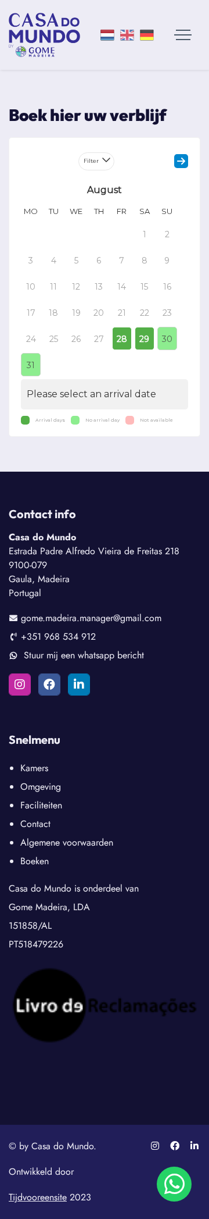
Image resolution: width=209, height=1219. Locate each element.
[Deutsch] (147, 35)
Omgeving (40, 786)
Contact (35, 824)
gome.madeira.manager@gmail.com (91, 618)
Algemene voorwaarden (66, 842)
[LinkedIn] (79, 684)
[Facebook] (49, 684)
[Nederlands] (107, 35)
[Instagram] (20, 684)
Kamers (34, 768)
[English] (127, 35)
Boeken (34, 861)
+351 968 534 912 (58, 636)
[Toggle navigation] (183, 35)
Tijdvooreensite (38, 1197)
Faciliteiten (41, 805)
